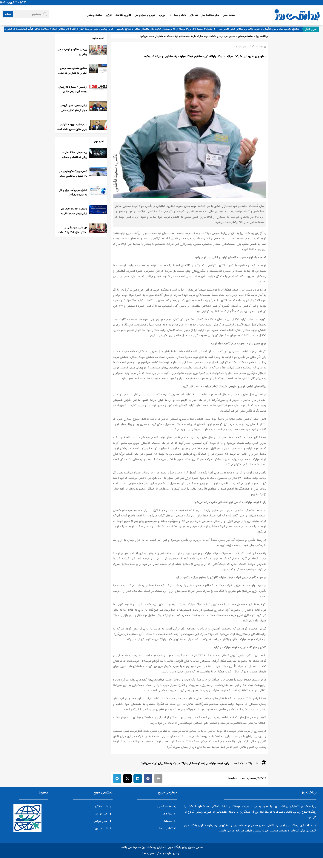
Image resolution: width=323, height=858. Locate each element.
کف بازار (194, 15)
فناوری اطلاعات (123, 15)
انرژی (109, 15)
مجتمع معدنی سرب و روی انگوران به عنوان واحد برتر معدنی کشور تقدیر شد (269, 29)
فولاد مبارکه (216, 763)
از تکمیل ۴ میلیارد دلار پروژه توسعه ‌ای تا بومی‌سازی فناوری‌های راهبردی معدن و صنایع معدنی (176, 29)
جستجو (8, 14)
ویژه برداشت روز (210, 15)
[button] (158, 778)
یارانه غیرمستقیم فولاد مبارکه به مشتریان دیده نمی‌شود (174, 763)
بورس (162, 15)
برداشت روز (262, 36)
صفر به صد (148, 853)
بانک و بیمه (180, 15)
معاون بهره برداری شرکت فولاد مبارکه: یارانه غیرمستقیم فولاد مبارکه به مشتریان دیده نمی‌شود (204, 56)
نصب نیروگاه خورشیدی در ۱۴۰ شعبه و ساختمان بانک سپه (73, 176)
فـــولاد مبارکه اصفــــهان (241, 763)
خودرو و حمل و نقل (145, 15)
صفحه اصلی (229, 15)
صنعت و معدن (94, 15)
